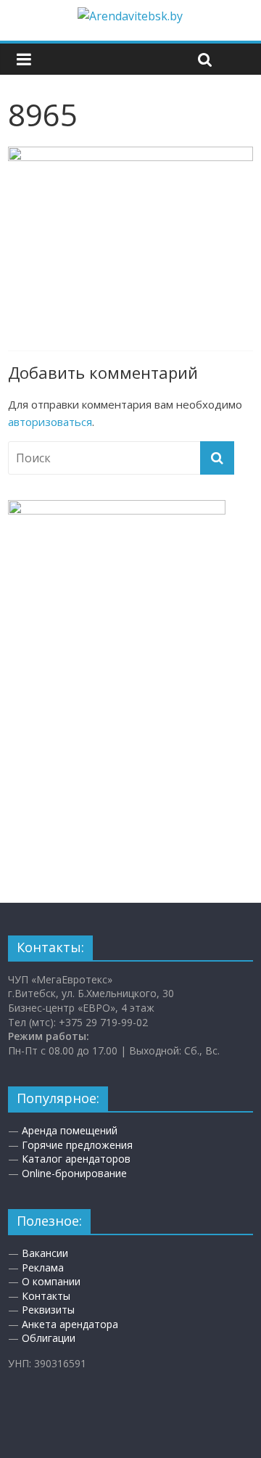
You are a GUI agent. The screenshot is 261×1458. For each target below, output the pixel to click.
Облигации (48, 1338)
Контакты (46, 1296)
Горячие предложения (77, 1145)
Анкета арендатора (70, 1324)
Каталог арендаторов (76, 1159)
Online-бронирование (74, 1173)
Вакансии (45, 1253)
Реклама (43, 1267)
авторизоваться (50, 421)
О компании (51, 1281)
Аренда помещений (69, 1130)
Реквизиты (48, 1309)
